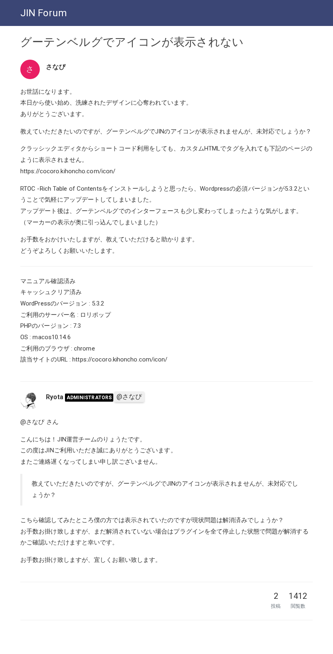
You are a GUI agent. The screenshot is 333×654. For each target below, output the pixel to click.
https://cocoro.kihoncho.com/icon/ (67, 171)
